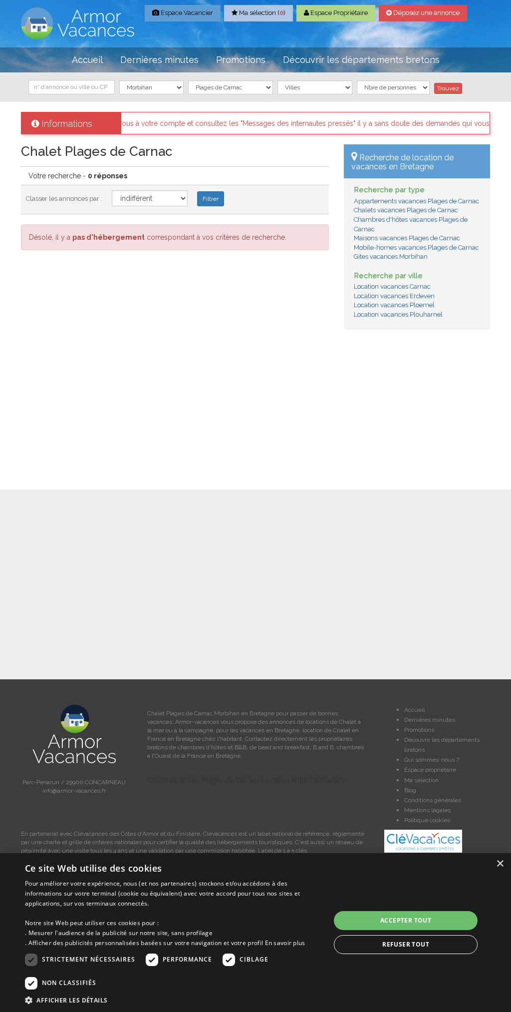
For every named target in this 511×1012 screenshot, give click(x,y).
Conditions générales (432, 800)
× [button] (500, 864)
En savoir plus (285, 943)
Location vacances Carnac (392, 286)
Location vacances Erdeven (394, 296)
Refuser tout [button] (405, 944)
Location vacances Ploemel (394, 305)
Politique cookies (427, 820)
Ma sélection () (261, 12)
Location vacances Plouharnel (398, 314)
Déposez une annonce (426, 12)
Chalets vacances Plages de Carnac (406, 210)
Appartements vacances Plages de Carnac (416, 201)
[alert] (255, 932)
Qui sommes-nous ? (431, 759)
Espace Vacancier (186, 12)
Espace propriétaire (430, 769)
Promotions (240, 59)
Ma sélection (421, 780)
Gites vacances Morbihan (391, 256)
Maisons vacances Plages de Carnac (407, 238)
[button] (173, 1000)
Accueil (87, 59)
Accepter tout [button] (405, 920)
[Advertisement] (417, 402)
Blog (410, 790)
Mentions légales (427, 810)
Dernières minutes (159, 59)
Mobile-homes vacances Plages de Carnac (416, 247)
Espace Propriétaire (338, 12)
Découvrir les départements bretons (361, 59)
